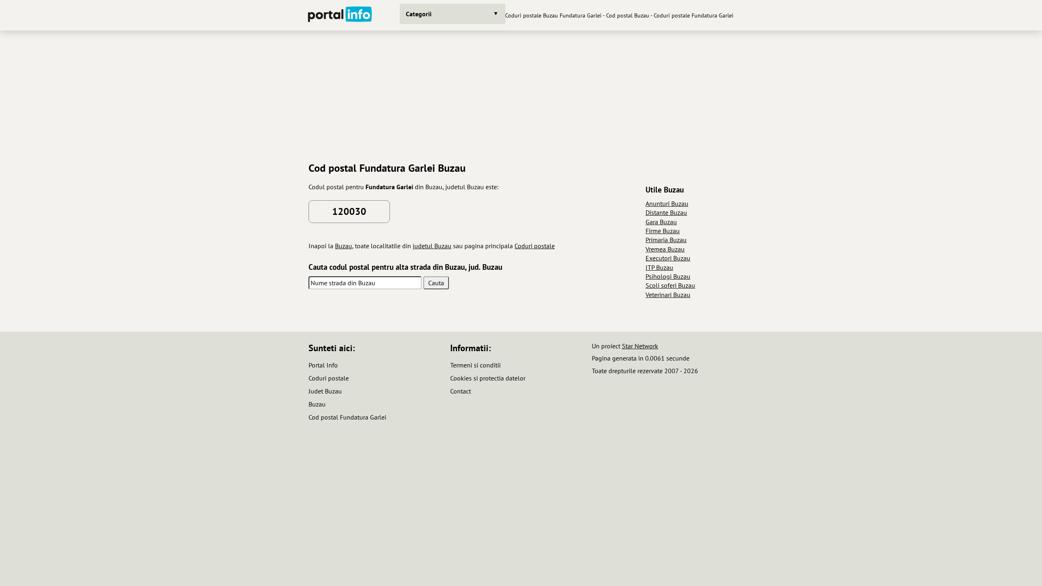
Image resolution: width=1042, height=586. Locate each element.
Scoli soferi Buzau (670, 285)
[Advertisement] (521, 93)
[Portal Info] (339, 15)
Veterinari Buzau (668, 295)
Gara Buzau (661, 222)
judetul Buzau (432, 246)
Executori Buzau (668, 258)
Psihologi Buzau (668, 276)
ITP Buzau (659, 267)
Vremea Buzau (665, 249)
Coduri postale (534, 246)
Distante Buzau (666, 212)
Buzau (343, 246)
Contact (460, 391)
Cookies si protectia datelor (487, 378)
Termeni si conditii (475, 365)
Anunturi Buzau (667, 203)
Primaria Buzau (666, 240)
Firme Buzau (663, 231)
